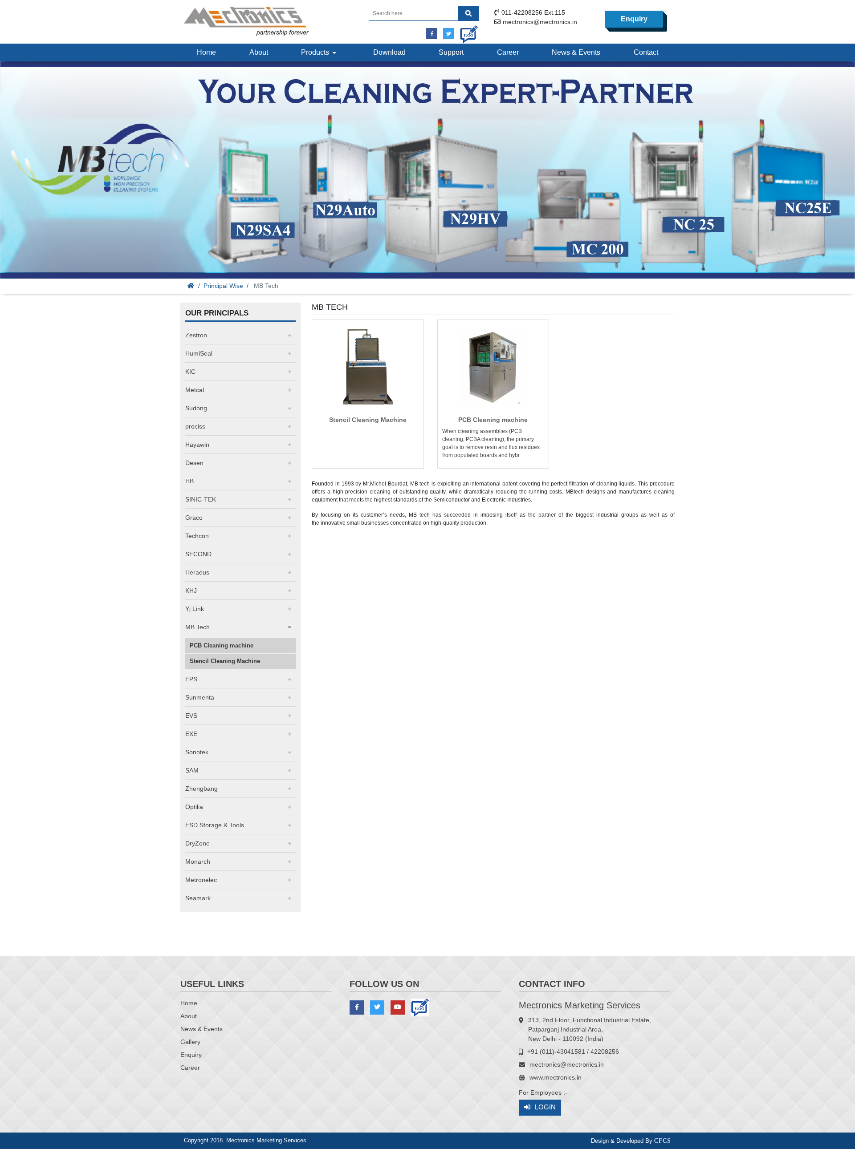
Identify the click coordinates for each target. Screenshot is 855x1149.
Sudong (196, 408)
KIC (190, 371)
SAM (192, 770)
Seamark (198, 898)
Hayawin (197, 444)
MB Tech (197, 627)
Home (206, 52)
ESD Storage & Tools (214, 825)
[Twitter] (448, 33)
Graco (194, 517)
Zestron (196, 335)
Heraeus (197, 572)
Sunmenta (199, 697)
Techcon (197, 535)
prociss (195, 426)
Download (389, 52)
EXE (191, 733)
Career (508, 52)
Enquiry (634, 19)
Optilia (194, 806)
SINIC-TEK (200, 499)
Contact (646, 52)
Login (545, 1107)
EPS (191, 679)
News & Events (576, 52)
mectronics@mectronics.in (540, 21)
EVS (191, 715)
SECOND (198, 554)
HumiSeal (198, 353)
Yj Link (194, 608)
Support (451, 52)
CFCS (662, 1140)
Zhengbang (201, 788)
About (258, 52)
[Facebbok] (431, 33)
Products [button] (317, 52)
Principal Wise (223, 285)
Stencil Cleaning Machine (225, 661)
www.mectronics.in (555, 1077)
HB (189, 481)
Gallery (190, 1041)
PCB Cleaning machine (221, 645)
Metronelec (201, 879)
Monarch (197, 861)
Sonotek (196, 752)
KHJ (191, 590)
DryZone (197, 843)
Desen (194, 462)
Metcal (194, 389)
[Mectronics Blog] (465, 30)
